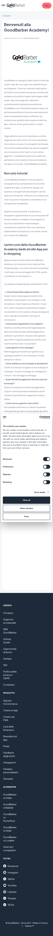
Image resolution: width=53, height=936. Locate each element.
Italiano (28, 926)
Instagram (13, 872)
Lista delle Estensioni (8, 728)
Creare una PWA (8, 718)
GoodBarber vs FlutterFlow (10, 817)
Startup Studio (7, 641)
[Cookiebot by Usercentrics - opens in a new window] (39, 417)
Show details (39, 492)
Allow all (26, 500)
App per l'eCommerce (10, 702)
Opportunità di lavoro (9, 650)
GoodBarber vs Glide (10, 829)
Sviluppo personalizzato (10, 770)
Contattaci (9, 684)
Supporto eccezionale (9, 621)
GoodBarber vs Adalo (10, 796)
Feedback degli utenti (9, 754)
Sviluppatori (9, 762)
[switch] (46, 467)
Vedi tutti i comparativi (9, 848)
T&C (5, 665)
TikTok (11, 904)
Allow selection (26, 508)
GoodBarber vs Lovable (10, 839)
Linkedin (12, 891)
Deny (26, 516)
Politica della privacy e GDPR (10, 675)
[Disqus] (26, 556)
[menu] (3, 5)
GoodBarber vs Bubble (10, 806)
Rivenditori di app (10, 738)
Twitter (11, 879)
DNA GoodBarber (10, 631)
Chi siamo (8, 612)
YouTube (12, 885)
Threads (12, 898)
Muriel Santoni (17, 38)
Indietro (7, 15)
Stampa (7, 658)
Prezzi (6, 746)
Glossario (8, 778)
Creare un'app (10, 710)
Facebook (13, 866)
